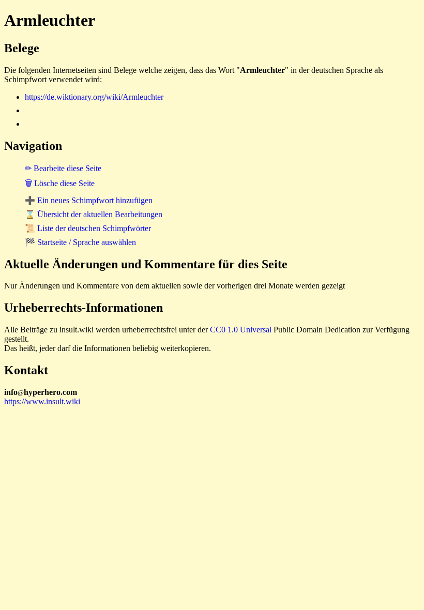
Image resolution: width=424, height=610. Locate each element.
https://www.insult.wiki (42, 401)
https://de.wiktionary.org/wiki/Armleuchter (94, 97)
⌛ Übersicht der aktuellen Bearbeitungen (93, 214)
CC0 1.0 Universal (240, 329)
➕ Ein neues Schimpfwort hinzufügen (89, 200)
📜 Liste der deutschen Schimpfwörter (88, 228)
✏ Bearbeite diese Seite (63, 168)
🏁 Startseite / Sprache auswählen (80, 242)
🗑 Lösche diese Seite (60, 183)
